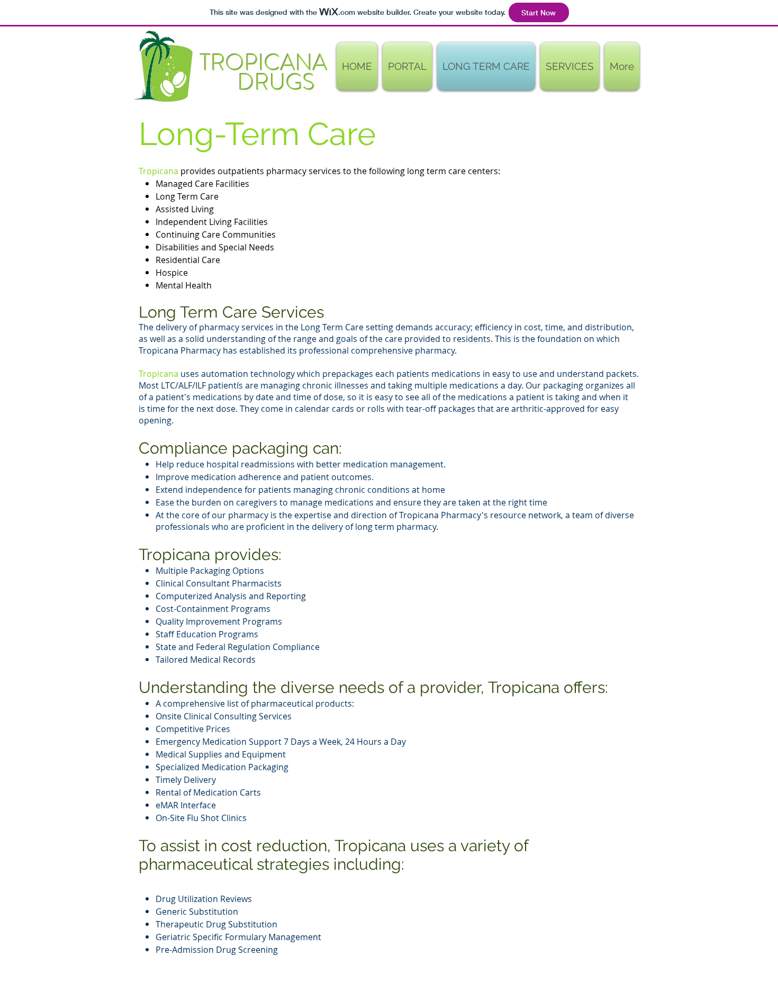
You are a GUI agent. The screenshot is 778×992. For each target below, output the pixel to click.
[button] (407, 66)
